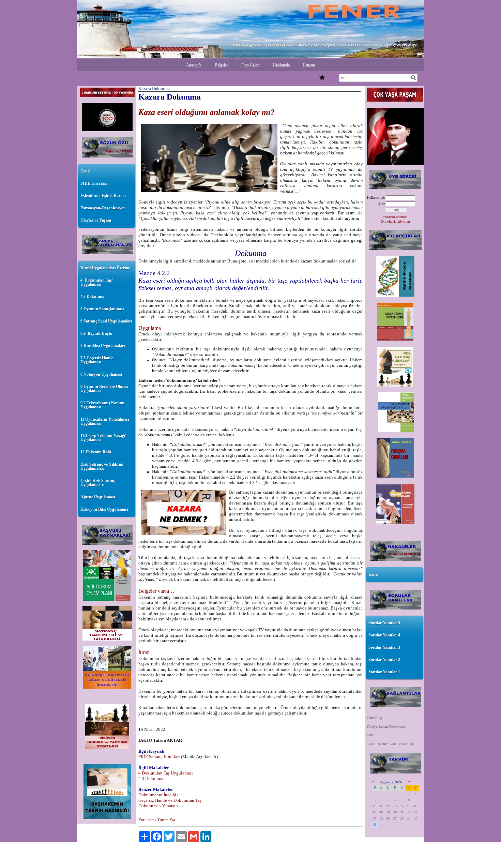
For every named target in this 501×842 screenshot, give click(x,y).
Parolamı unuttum (395, 217)
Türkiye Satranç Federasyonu (386, 726)
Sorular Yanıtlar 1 (384, 672)
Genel (85, 171)
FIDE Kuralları (93, 183)
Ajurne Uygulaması (97, 497)
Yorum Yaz (166, 819)
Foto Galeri (250, 65)
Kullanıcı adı (376, 197)
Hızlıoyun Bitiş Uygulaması (104, 509)
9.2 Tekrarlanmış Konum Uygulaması (102, 405)
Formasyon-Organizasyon (103, 208)
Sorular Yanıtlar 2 (384, 659)
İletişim (309, 65)
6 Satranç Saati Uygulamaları (106, 321)
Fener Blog (374, 718)
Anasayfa (193, 65)
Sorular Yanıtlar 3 (384, 647)
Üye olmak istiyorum (395, 221)
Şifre (381, 204)
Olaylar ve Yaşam (95, 220)
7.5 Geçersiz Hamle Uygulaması (96, 360)
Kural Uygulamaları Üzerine (105, 268)
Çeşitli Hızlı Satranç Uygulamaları (97, 482)
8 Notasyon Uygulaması (101, 374)
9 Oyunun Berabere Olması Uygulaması (104, 388)
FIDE (370, 735)
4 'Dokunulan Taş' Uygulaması (96, 282)
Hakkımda (281, 65)
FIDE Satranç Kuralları (159, 756)
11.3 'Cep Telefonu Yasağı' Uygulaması (103, 437)
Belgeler (221, 65)
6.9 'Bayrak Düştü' (96, 333)
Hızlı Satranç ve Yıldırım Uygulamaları (101, 466)
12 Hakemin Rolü (95, 452)
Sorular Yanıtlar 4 (384, 635)
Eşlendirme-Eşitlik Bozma (103, 195)
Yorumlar (146, 819)
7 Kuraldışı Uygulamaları (102, 345)
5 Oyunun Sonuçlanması (102, 308)
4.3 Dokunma (92, 296)
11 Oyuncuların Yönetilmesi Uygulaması (104, 421)
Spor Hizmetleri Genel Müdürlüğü (390, 744)
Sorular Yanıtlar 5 (384, 622)
